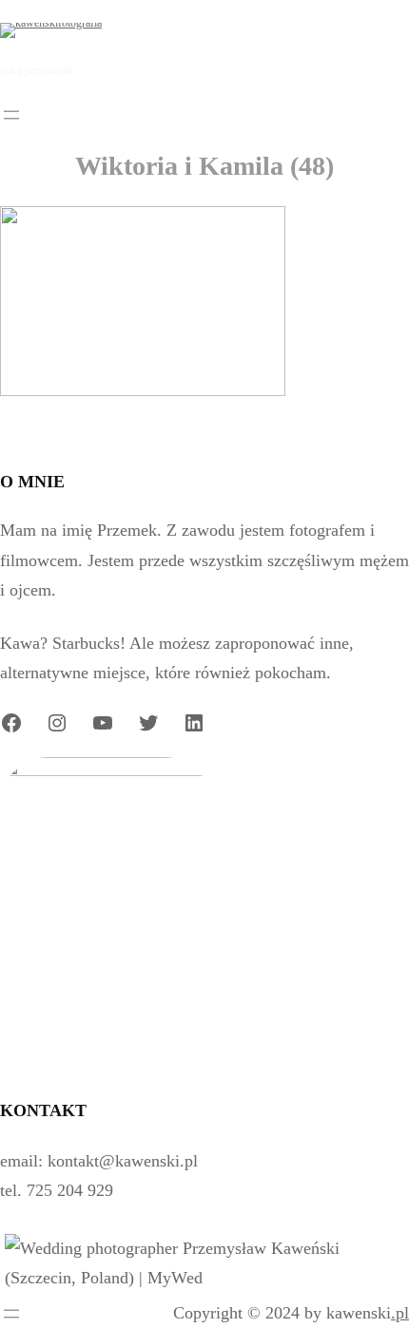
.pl (400, 1312)
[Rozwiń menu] (11, 115)
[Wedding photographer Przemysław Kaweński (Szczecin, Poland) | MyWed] (204, 1277)
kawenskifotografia (195, 29)
